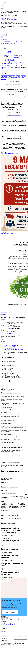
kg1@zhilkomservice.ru (9, 624)
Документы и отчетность (10, 55)
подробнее (9, 333)
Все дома (3, 341)
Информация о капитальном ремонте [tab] (13, 376)
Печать (5, 354)
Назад (3, 68)
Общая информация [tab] (9, 357)
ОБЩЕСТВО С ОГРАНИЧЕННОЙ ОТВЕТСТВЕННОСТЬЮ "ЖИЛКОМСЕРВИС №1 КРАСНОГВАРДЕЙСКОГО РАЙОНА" (14, 347)
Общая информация (12, 60)
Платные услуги (11, 59)
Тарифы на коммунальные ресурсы (15, 62)
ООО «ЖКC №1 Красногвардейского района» (12, 65)
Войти (2, 37)
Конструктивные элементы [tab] (10, 361)
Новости (9, 52)
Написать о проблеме (10, 612)
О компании (10, 51)
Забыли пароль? (5, 9)
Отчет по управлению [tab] (9, 373)
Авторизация (4, 39)
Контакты (9, 53)
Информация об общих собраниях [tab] (12, 375)
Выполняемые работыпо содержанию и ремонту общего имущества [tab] (10, 367)
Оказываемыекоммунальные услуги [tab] (9, 370)
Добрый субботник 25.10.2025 (8, 233)
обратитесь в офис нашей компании (10, 19)
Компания (6, 49)
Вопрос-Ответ (7, 63)
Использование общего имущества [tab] (12, 377)
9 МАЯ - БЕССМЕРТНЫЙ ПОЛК (9, 154)
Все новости (4, 312)
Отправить (3, 640)
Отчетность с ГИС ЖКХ (13, 57)
